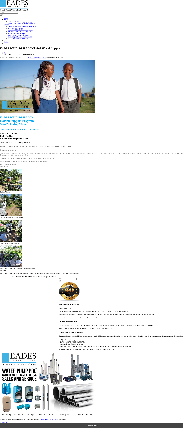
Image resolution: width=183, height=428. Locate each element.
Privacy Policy (54, 419)
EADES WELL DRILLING (37, 58)
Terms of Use (44, 419)
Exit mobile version (91, 426)
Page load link (4, 422)
